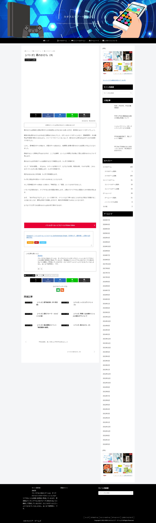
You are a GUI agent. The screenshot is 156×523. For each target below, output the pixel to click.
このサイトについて (127, 517)
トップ (87, 517)
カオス (40, 256)
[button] (84, 115)
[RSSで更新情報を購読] (41, 269)
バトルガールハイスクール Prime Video (60, 225)
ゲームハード (116, 517)
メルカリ (43, 242)
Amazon (30, 242)
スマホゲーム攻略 (30, 275)
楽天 (36, 242)
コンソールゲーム (105, 517)
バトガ (39, 275)
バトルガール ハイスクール (51, 275)
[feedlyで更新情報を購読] (38, 269)
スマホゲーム (94, 517)
